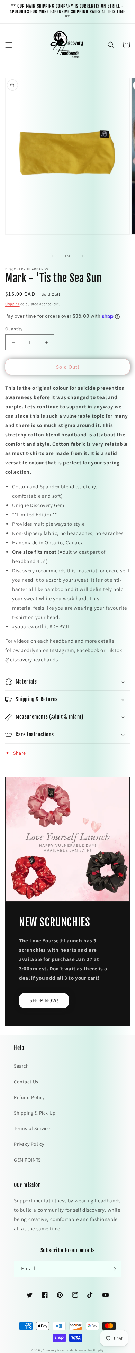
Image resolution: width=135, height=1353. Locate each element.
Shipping (12, 304)
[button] (8, 45)
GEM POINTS (27, 1160)
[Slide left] (52, 256)
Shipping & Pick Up (35, 1113)
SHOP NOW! (43, 1000)
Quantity (13, 329)
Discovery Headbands (58, 1350)
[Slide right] (82, 256)
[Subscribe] (113, 1269)
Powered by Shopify (89, 1350)
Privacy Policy (29, 1144)
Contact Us (26, 1082)
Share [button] (19, 753)
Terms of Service (32, 1128)
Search (21, 1066)
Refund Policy (29, 1097)
